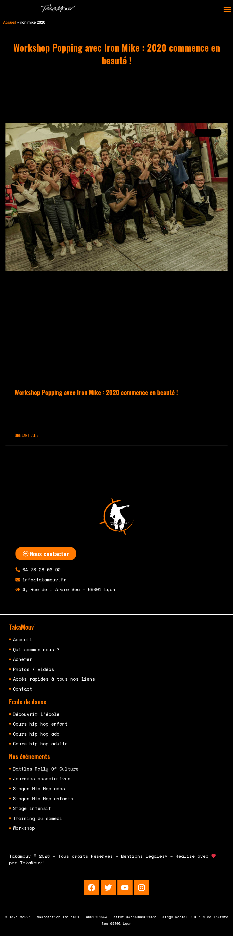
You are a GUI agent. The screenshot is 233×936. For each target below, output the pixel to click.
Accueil (9, 22)
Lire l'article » (26, 435)
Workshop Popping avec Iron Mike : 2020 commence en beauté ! (96, 392)
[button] (227, 9)
